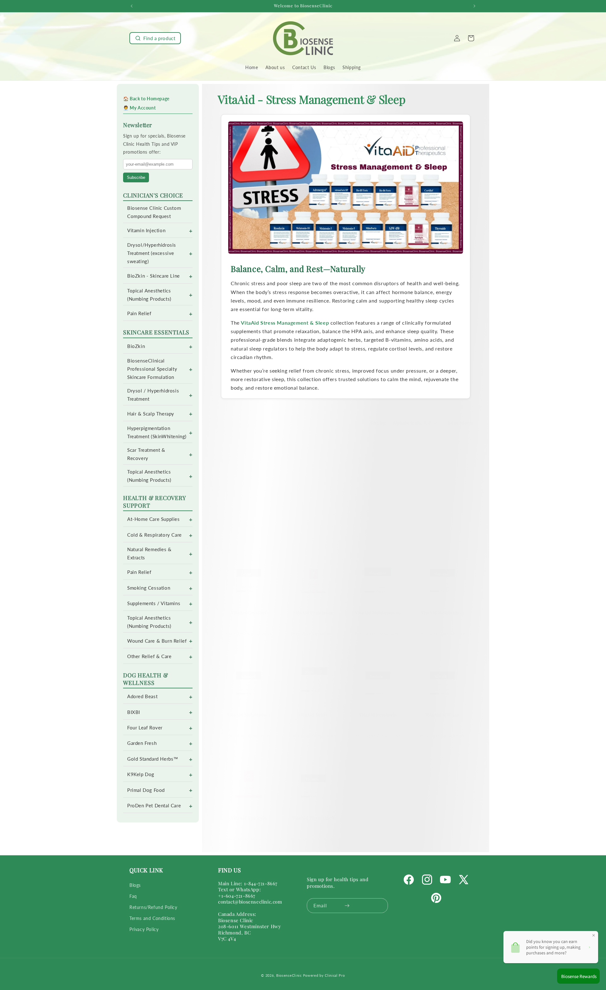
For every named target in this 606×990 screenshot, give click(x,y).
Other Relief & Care (149, 656)
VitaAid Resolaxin (378, 715)
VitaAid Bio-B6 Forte (442, 516)
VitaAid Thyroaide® (313, 818)
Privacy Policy (143, 929)
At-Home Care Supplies (153, 519)
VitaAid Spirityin (249, 818)
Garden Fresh (142, 743)
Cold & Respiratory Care (154, 535)
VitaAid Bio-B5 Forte (378, 516)
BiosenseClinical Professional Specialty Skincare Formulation (152, 369)
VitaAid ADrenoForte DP (313, 516)
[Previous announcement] (132, 6)
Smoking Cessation (148, 588)
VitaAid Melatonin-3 (442, 612)
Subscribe (136, 177)
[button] (155, 38)
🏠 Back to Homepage (146, 98)
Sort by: (378, 423)
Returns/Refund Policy (153, 907)
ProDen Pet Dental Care (154, 805)
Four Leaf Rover (145, 727)
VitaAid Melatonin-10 (378, 612)
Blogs (135, 885)
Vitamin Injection (146, 230)
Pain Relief (139, 313)
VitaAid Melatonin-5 (248, 715)
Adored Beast (142, 696)
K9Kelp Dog (140, 774)
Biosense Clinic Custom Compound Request (154, 212)
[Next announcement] (474, 6)
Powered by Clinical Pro (324, 975)
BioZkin (136, 346)
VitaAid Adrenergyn (249, 516)
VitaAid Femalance (313, 612)
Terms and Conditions (152, 918)
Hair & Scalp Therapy (150, 413)
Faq (133, 896)
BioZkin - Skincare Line (153, 276)
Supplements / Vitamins (153, 603)
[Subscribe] (347, 905)
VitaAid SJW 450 (442, 715)
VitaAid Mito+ (313, 715)
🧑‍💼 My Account (139, 107)
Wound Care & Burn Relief (157, 641)
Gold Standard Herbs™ (152, 759)
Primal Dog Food (146, 790)
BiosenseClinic (289, 975)
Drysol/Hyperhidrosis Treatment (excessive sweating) (151, 253)
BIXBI (133, 712)
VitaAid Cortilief (248, 612)
